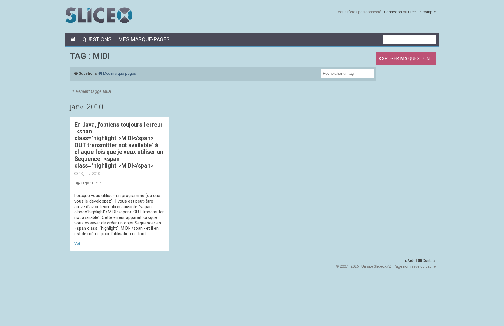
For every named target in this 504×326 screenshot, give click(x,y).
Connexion (393, 12)
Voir (77, 243)
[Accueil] (72, 39)
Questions (97, 39)
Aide (411, 260)
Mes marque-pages (143, 39)
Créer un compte (422, 12)
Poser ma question (406, 58)
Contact (429, 260)
